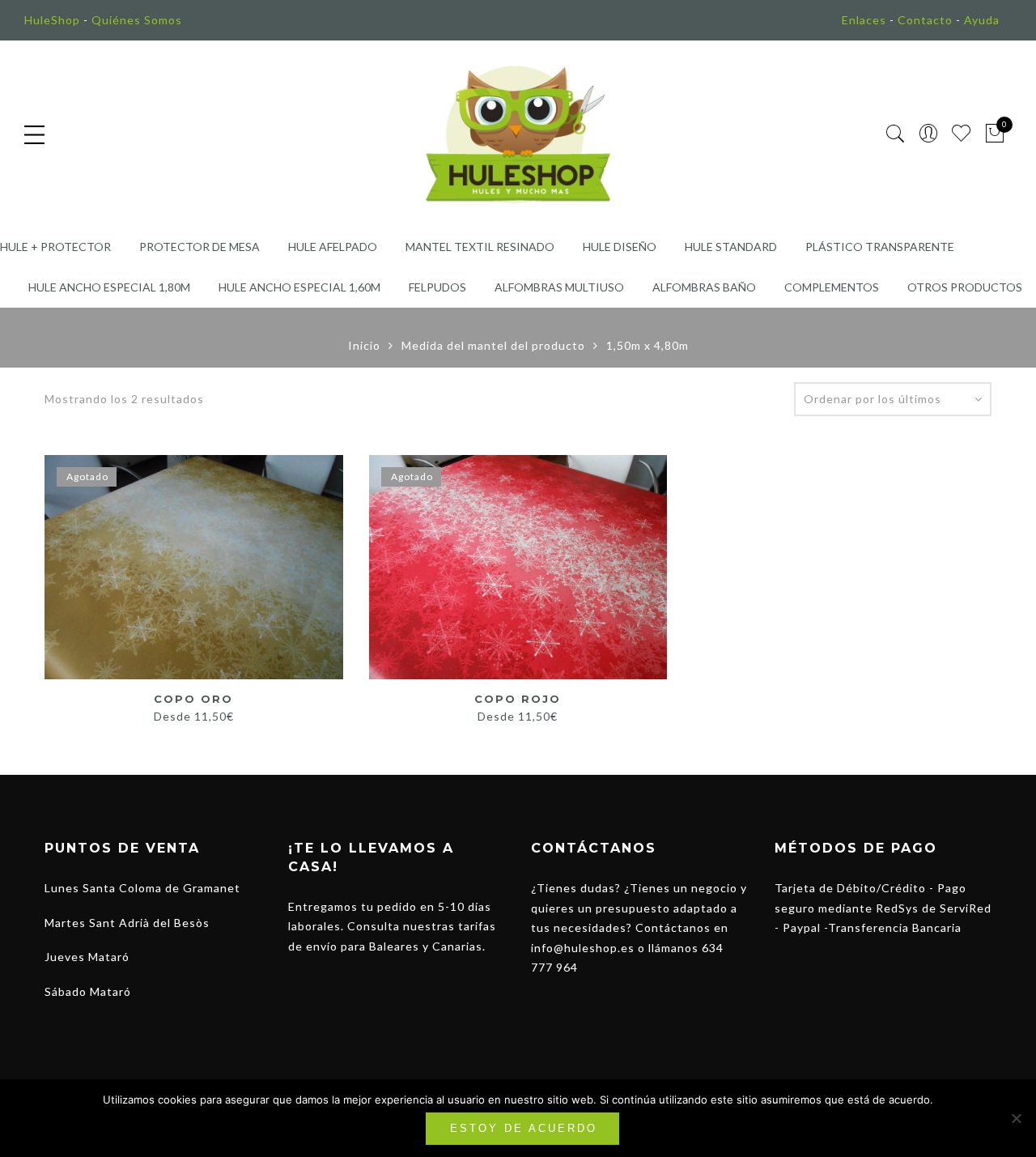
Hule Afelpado (332, 246)
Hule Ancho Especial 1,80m (109, 287)
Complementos (831, 287)
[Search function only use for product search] (895, 134)
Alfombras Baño (704, 287)
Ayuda (982, 20)
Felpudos (437, 287)
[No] (1016, 1118)
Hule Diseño (619, 246)
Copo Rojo (517, 698)
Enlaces (864, 20)
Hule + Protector (55, 246)
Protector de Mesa (199, 246)
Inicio (364, 345)
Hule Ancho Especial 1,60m (299, 287)
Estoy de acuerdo (523, 1128)
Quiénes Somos (136, 20)
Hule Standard (731, 246)
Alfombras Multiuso (559, 287)
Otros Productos (964, 287)
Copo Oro (193, 698)
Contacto (925, 20)
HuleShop (52, 20)
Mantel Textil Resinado (479, 246)
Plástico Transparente (879, 246)
